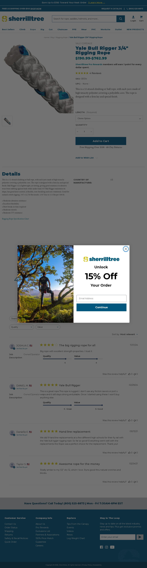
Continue (101, 307)
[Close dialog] (125, 248)
